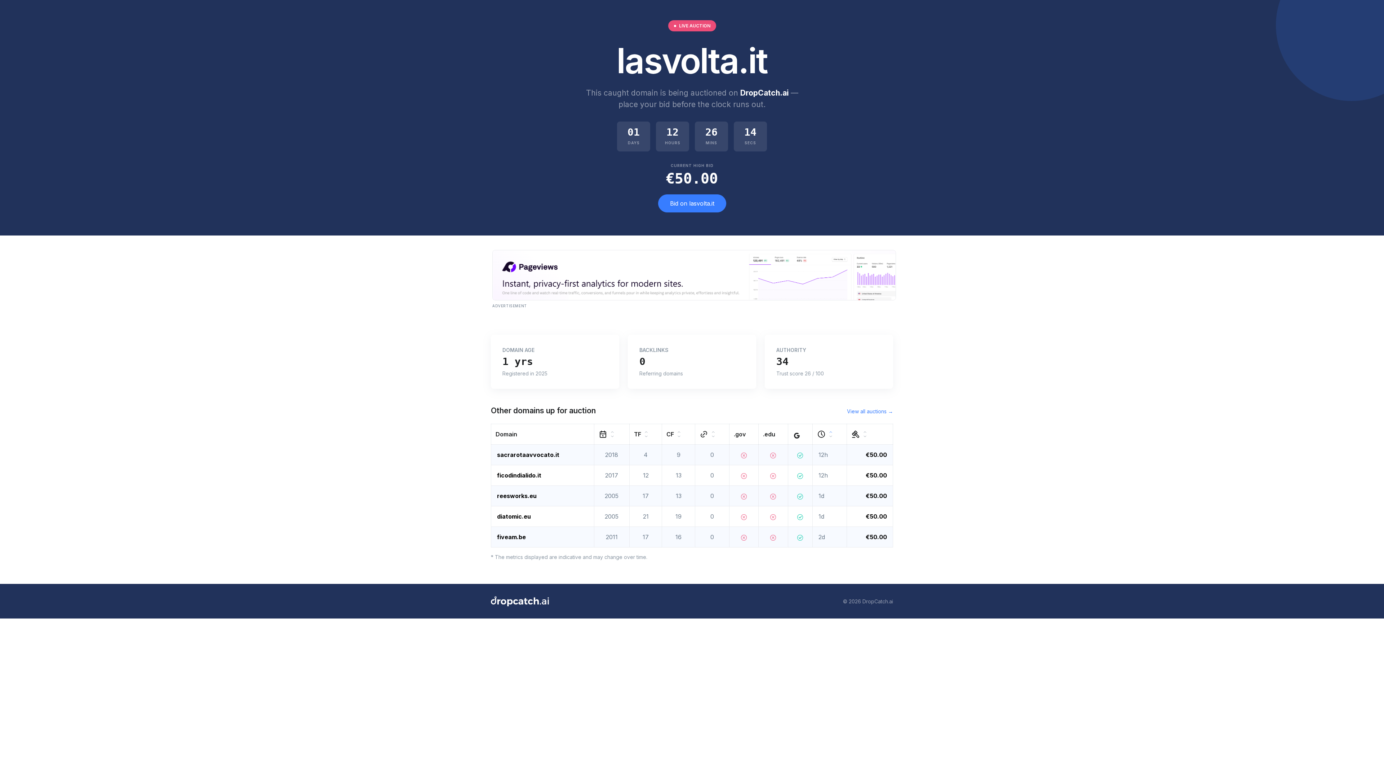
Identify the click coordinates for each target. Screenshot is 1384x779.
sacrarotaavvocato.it (528, 454)
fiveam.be (511, 537)
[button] (542, 434)
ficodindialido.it (519, 475)
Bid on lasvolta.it (692, 203)
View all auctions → (870, 411)
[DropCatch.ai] (520, 601)
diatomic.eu (514, 516)
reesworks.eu (517, 495)
